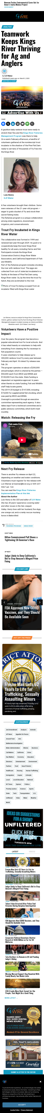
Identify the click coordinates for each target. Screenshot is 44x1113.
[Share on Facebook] (3, 124)
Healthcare (9, 918)
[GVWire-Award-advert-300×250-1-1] (23, 1035)
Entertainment (30, 7)
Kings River (28, 526)
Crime (7, 901)
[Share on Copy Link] (32, 124)
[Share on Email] (22, 124)
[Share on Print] (18, 124)
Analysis (7, 27)
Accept (22, 1105)
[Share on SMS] (27, 124)
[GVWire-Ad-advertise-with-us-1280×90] (22, 114)
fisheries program (13, 526)
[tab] (15, 852)
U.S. (7, 935)
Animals (8, 972)
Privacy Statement (27, 1110)
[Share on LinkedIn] (13, 124)
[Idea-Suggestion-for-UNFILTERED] (23, 848)
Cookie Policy (14, 1110)
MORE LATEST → (11, 998)
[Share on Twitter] (8, 124)
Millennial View (11, 989)
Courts (8, 955)
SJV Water (36, 500)
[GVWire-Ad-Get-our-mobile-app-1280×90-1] (22, 463)
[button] (40, 1081)
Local (7, 680)
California (9, 884)
